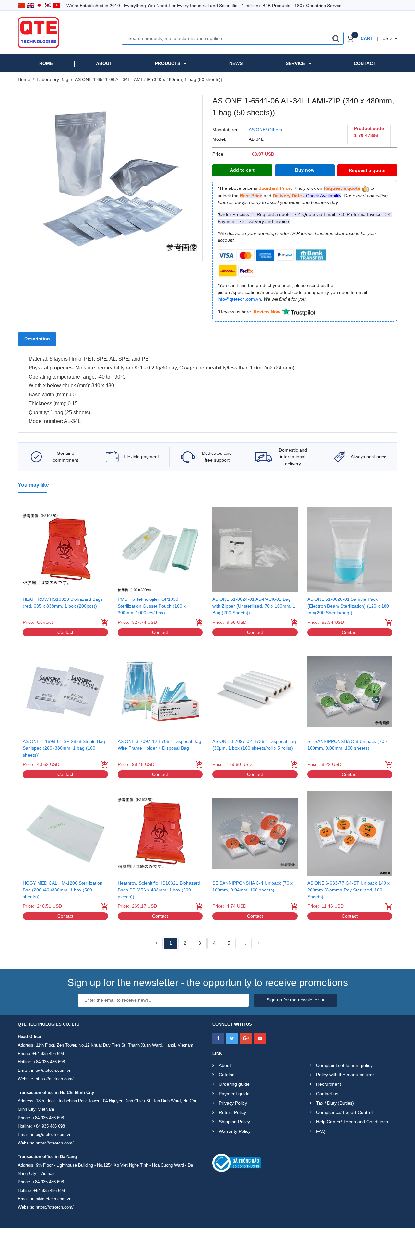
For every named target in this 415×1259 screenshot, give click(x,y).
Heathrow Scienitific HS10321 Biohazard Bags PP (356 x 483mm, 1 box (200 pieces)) (159, 889)
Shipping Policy (234, 1121)
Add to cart (242, 170)
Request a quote (367, 170)
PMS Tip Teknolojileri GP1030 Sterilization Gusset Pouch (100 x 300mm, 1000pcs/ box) (152, 606)
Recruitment (328, 1084)
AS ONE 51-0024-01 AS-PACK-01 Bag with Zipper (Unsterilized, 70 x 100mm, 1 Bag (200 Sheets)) (253, 606)
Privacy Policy (233, 1103)
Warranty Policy (235, 1131)
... (244, 943)
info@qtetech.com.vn (51, 1070)
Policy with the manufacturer (345, 1074)
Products (167, 63)
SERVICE (295, 63)
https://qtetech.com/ (55, 1078)
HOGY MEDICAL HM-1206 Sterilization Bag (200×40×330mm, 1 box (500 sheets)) (62, 889)
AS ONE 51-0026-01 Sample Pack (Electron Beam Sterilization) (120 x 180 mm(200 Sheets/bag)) (348, 606)
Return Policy (232, 1112)
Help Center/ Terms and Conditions (352, 1121)
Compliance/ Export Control (344, 1112)
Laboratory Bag (52, 79)
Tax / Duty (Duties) (335, 1103)
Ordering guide (234, 1084)
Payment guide (234, 1093)
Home (46, 63)
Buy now (304, 170)
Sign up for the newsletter (293, 999)
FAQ (320, 1131)
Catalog (227, 1074)
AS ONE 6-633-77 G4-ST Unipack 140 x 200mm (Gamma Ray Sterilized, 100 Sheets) (348, 889)
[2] (259, 943)
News (236, 63)
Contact (365, 63)
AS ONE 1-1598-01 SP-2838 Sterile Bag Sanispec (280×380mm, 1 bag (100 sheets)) (64, 748)
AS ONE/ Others (265, 129)
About (104, 63)
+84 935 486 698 (48, 1053)
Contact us (327, 1093)
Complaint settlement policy (344, 1065)
